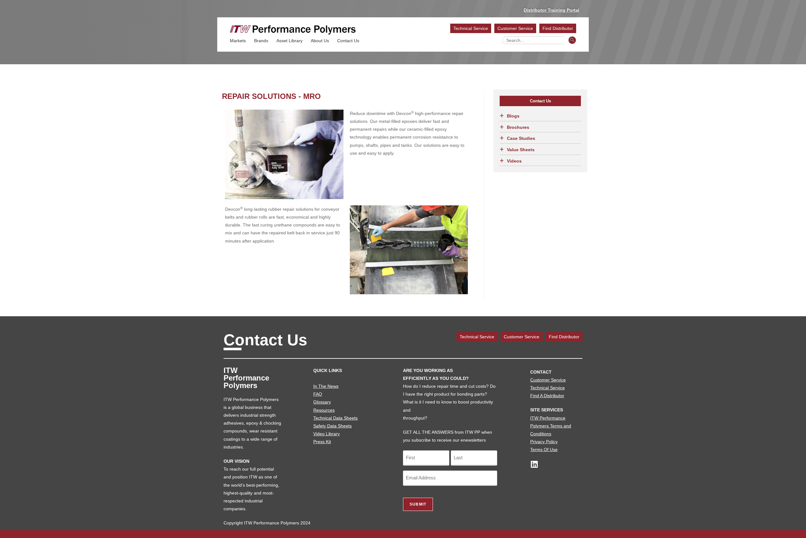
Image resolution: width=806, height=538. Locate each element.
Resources (324, 410)
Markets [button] (238, 40)
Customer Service (515, 28)
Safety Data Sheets (332, 425)
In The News (325, 386)
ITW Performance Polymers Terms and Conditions (550, 425)
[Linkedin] (534, 464)
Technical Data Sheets (335, 418)
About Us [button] (320, 40)
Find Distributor (557, 28)
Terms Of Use (544, 449)
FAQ (317, 394)
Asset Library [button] (289, 40)
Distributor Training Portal (551, 10)
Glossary (322, 401)
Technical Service (470, 28)
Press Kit (322, 441)
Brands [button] (261, 40)
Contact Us (348, 40)
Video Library (326, 433)
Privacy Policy (544, 441)
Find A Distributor (547, 395)
